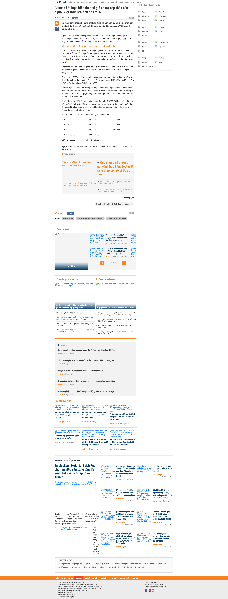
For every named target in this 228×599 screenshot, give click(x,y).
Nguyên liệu (86, 2)
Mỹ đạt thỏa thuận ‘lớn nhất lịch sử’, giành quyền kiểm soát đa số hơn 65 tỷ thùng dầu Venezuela (95, 442)
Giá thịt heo (86, 567)
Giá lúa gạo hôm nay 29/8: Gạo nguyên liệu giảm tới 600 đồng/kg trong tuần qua (117, 320)
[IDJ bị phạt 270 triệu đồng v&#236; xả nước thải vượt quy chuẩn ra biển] (108, 494)
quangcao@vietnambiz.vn (158, 586)
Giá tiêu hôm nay (135, 564)
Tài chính (119, 479)
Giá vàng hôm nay (64, 564)
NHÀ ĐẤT (103, 578)
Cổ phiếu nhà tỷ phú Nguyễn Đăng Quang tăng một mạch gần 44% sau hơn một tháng (94, 415)
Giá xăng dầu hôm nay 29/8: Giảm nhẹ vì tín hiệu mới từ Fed (115, 326)
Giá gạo (94, 567)
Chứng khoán (86, 422)
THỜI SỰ (63, 578)
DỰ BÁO (70, 578)
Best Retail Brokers (115, 567)
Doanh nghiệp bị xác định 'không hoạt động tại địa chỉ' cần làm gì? (86, 391)
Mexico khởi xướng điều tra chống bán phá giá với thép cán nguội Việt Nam (74, 306)
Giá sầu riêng (76, 567)
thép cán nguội (68, 218)
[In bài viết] (130, 18)
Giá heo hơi (115, 564)
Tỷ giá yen (96, 564)
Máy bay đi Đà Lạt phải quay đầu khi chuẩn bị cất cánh (81, 371)
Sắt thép (71, 266)
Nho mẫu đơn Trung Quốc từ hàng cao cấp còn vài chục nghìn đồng (86, 381)
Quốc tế (84, 449)
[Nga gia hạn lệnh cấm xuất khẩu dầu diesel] (116, 296)
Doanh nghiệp (59, 422)
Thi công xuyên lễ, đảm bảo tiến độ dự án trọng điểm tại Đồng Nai (86, 360)
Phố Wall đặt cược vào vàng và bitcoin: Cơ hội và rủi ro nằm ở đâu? (96, 541)
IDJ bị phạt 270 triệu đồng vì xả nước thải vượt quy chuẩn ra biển (125, 492)
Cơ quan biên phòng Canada (116, 218)
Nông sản (105, 2)
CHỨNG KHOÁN (113, 578)
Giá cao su (103, 567)
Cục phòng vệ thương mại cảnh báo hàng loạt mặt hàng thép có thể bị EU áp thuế (115, 168)
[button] (102, 263)
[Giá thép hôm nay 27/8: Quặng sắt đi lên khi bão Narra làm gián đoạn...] (102, 252)
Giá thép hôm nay (64, 567)
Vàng (96, 2)
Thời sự (60, 364)
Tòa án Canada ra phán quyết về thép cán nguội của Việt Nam (114, 183)
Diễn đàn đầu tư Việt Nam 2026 (133, 567)
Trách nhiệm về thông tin (66, 597)
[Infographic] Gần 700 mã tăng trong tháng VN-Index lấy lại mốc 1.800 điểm (125, 515)
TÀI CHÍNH (95, 578)
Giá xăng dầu (162, 564)
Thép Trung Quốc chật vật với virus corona (71, 313)
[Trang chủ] (57, 23)
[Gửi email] (133, 18)
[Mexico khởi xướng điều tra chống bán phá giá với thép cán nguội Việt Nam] (75, 296)
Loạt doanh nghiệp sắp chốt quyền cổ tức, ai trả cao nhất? (67, 437)
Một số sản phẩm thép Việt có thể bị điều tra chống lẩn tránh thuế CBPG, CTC (115, 190)
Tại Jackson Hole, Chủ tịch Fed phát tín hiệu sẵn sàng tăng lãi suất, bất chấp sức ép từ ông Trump (122, 442)
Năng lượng (74, 2)
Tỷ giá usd (87, 564)
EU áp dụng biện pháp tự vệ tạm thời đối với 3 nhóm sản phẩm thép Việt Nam (80, 184)
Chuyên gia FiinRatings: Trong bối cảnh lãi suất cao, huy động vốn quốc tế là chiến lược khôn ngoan (125, 471)
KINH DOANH (136, 578)
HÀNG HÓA (79, 578)
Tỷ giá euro (105, 564)
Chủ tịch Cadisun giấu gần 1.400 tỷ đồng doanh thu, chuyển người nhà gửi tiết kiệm (122, 416)
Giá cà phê (124, 564)
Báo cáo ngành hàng (120, 2)
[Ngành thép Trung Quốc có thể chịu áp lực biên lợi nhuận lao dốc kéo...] (102, 239)
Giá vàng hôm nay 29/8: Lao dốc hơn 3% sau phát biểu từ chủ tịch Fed (116, 333)
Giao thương (136, 2)
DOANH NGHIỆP (125, 578)
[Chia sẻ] (57, 29)
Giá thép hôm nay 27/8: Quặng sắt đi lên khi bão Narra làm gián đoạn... (120, 251)
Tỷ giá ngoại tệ (77, 564)
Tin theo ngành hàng (149, 5)
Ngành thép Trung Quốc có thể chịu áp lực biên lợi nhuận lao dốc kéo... (121, 237)
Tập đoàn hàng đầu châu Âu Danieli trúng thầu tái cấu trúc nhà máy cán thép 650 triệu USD (74, 318)
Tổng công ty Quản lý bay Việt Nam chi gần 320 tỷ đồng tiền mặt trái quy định (67, 415)
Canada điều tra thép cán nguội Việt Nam (90, 218)
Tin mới (63, 345)
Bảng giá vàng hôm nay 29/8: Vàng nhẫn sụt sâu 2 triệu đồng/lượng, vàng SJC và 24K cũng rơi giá (116, 314)
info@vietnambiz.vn (69, 595)
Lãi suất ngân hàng (149, 564)
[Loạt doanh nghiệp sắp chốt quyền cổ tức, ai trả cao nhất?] (68, 432)
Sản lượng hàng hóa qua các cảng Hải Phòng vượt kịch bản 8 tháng (86, 350)
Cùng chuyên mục (107, 279)
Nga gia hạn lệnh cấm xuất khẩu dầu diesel (115, 307)
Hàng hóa (61, 2)
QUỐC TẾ (87, 578)
